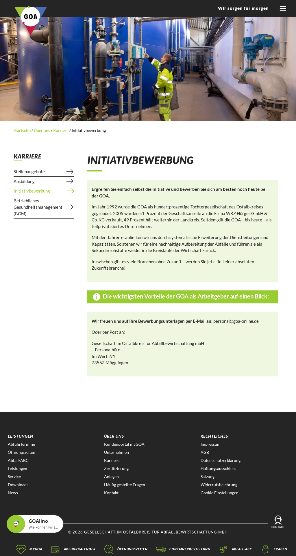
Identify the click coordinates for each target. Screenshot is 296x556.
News (13, 492)
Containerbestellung (189, 549)
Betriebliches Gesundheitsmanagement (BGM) (38, 207)
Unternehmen (116, 452)
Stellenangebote (29, 171)
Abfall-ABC (18, 460)
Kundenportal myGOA (124, 444)
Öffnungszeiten (21, 452)
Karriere (61, 130)
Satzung (207, 476)
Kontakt (111, 492)
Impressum (211, 444)
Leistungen (17, 468)
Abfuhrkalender (80, 549)
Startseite (23, 130)
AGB (205, 452)
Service (14, 476)
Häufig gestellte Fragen (124, 484)
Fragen (280, 549)
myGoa (35, 549)
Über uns (42, 130)
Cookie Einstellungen (219, 492)
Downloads (18, 484)
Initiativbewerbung (32, 190)
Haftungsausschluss (218, 468)
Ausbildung (24, 181)
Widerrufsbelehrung (219, 484)
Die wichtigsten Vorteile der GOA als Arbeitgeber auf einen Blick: (185, 296)
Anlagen (111, 476)
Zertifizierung (116, 468)
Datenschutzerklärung (220, 460)
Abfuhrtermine (21, 444)
